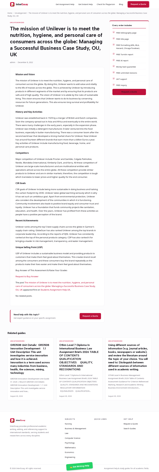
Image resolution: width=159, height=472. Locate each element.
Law (66, 433)
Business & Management (75, 428)
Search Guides (130, 428)
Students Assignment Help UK (55, 289)
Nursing (68, 423)
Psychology (70, 443)
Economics (69, 452)
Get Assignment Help (65, 4)
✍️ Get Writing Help (79, 466)
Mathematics (70, 447)
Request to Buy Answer (27, 276)
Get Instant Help (85, 4)
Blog (121, 4)
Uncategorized (20, 13)
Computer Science (72, 438)
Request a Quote (138, 4)
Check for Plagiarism (106, 4)
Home (9, 13)
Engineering (70, 457)
